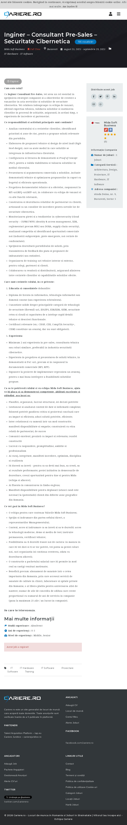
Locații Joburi (73, 799)
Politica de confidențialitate (80, 781)
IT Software (26, 54)
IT (11, 668)
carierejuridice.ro (33, 737)
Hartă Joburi (72, 804)
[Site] (106, 130)
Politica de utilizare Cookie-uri (81, 787)
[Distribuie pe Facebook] (93, 96)
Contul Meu (72, 717)
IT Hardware (11, 54)
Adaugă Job (10, 763)
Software (12, 671)
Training (29, 671)
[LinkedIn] (110, 130)
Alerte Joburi (72, 722)
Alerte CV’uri (11, 781)
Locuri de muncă (74, 711)
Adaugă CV (72, 705)
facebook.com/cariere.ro (80, 742)
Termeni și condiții (75, 775)
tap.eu (38, 733)
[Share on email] (93, 104)
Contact (70, 763)
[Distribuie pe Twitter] (100, 96)
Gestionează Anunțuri (15, 775)
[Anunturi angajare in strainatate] (22, 14)
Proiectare (67, 668)
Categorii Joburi (74, 793)
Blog (68, 769)
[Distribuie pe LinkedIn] (114, 96)
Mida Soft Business (110, 124)
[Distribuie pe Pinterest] (107, 96)
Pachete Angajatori (14, 769)
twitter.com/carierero (16, 801)
